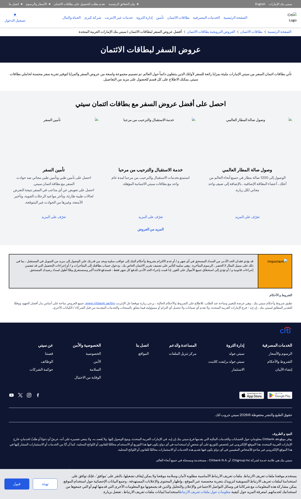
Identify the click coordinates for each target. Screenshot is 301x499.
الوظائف (47, 361)
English (260, 4)
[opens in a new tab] (280, 395)
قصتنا (49, 353)
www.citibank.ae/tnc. (100, 303)
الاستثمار (238, 369)
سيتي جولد (236, 353)
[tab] (206, 17)
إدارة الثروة (144, 17)
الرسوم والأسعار (280, 353)
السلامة (95, 369)
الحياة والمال (71, 17)
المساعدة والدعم (183, 345)
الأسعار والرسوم (36, 4)
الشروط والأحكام (279, 361)
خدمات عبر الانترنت (119, 17)
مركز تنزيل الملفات (183, 353)
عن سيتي (45, 345)
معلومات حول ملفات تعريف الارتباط (205, 492)
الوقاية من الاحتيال (87, 377)
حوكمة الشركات (41, 369)
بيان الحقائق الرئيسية (122, 4)
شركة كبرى (92, 17)
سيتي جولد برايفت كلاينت (226, 361)
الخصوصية (93, 353)
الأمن (97, 361)
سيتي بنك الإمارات (280, 4)
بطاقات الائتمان (178, 17)
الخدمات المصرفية (206, 17)
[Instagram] (29, 395)
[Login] (15, 15)
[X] (20, 395)
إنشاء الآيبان (283, 369)
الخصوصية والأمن (87, 345)
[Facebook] (38, 395)
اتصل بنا (14, 4)
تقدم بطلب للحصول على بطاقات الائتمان (79, 4)
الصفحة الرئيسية (235, 17)
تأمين (160, 17)
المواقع (143, 353)
